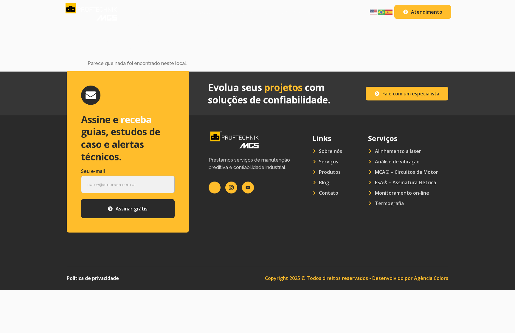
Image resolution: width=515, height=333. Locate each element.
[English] (374, 12)
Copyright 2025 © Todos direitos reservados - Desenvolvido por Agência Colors (356, 278)
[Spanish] (389, 12)
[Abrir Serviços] (252, 12)
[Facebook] (215, 187)
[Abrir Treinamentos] (298, 12)
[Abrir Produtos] (220, 12)
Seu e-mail (93, 171)
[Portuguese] (381, 12)
